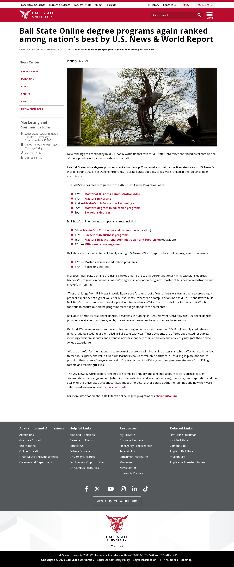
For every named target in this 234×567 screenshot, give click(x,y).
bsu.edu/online (167, 396)
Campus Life (178, 446)
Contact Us (169, 5)
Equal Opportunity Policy (113, 560)
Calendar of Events (82, 440)
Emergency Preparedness (136, 446)
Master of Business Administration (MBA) (113, 194)
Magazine (27, 78)
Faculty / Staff (82, 5)
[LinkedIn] (134, 488)
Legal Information (145, 560)
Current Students (59, 5)
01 (69, 49)
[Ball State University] (117, 532)
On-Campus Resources (84, 468)
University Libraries (82, 457)
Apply (186, 4)
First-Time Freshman (183, 435)
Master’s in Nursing (98, 198)
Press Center (36, 49)
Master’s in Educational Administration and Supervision (123, 239)
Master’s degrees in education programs (112, 208)
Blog (24, 86)
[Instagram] (123, 488)
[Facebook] (86, 488)
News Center (29, 62)
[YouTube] (111, 488)
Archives (51, 49)
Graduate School (30, 440)
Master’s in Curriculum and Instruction (109, 230)
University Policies (131, 473)
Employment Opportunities (87, 462)
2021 (62, 49)
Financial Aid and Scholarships (38, 457)
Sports (25, 94)
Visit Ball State (179, 440)
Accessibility (127, 451)
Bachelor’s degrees (97, 212)
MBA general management (103, 244)
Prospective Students (32, 5)
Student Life (177, 457)
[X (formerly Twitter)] (97, 488)
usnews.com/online (116, 387)
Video (24, 101)
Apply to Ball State (181, 451)
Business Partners (131, 440)
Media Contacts (32, 109)
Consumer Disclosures (134, 457)
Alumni (99, 5)
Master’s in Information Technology (109, 203)
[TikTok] (145, 488)
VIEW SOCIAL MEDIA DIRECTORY (117, 501)
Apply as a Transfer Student (188, 462)
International (27, 446)
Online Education (30, 451)
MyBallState (127, 435)
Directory (153, 5)
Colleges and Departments (36, 462)
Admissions (26, 435)
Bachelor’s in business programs (106, 235)
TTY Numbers (168, 560)
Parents (111, 5)
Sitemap (186, 560)
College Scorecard (81, 451)
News (22, 49)
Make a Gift (205, 4)
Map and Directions (82, 435)
